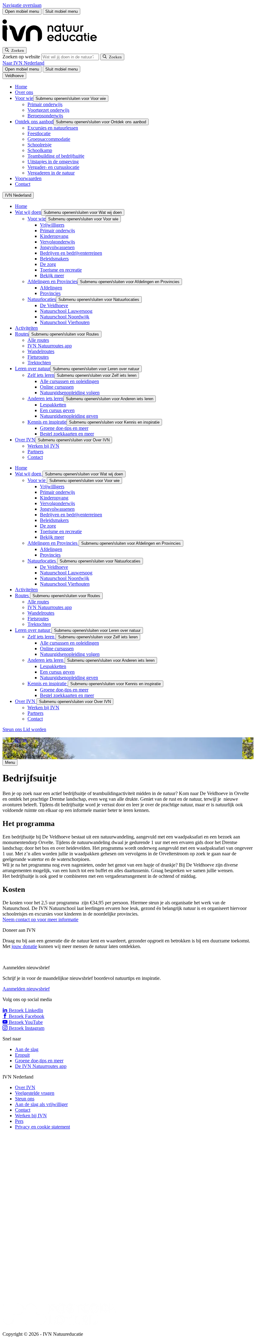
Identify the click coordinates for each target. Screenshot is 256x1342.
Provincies (50, 293)
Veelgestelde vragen (34, 1093)
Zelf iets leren (40, 375)
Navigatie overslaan (22, 5)
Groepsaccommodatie (48, 139)
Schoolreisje (39, 144)
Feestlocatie (39, 133)
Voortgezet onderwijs (48, 110)
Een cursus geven (57, 410)
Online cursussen (57, 387)
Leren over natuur (32, 368)
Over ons (24, 92)
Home (21, 86)
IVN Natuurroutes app (49, 345)
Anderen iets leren (45, 398)
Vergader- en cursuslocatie (53, 167)
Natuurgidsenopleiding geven (69, 416)
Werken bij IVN (43, 446)
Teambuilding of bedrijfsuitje (55, 156)
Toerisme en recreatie (61, 270)
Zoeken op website (21, 56)
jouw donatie (24, 946)
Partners (35, 451)
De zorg (48, 264)
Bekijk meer (52, 275)
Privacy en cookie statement (42, 1126)
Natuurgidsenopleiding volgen (70, 392)
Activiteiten (26, 328)
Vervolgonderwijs (57, 241)
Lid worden (34, 729)
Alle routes (38, 340)
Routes (22, 334)
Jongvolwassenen (57, 247)
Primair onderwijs (44, 104)
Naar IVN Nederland (23, 63)
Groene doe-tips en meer (64, 428)
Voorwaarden (28, 178)
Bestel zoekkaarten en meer (67, 433)
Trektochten (39, 362)
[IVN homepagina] (52, 44)
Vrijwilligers (52, 225)
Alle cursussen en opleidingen (69, 381)
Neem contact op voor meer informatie (40, 919)
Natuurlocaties (41, 299)
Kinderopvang (54, 236)
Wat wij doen (28, 212)
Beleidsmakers (54, 258)
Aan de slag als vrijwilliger (41, 1104)
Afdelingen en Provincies (52, 281)
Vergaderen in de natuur (51, 172)
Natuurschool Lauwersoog (66, 311)
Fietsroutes (38, 357)
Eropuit (22, 1055)
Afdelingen (51, 287)
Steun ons (12, 729)
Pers (19, 1121)
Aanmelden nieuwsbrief (26, 988)
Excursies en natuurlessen (52, 127)
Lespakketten (53, 404)
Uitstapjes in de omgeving (53, 161)
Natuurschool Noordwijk (64, 316)
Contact (22, 184)
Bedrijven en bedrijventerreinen (71, 253)
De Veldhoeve (54, 305)
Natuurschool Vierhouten (65, 322)
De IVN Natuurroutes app (40, 1066)
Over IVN (25, 439)
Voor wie (24, 98)
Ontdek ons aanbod (34, 121)
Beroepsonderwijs (45, 115)
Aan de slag (26, 1049)
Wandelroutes (40, 351)
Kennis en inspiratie (46, 422)
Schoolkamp (39, 150)
